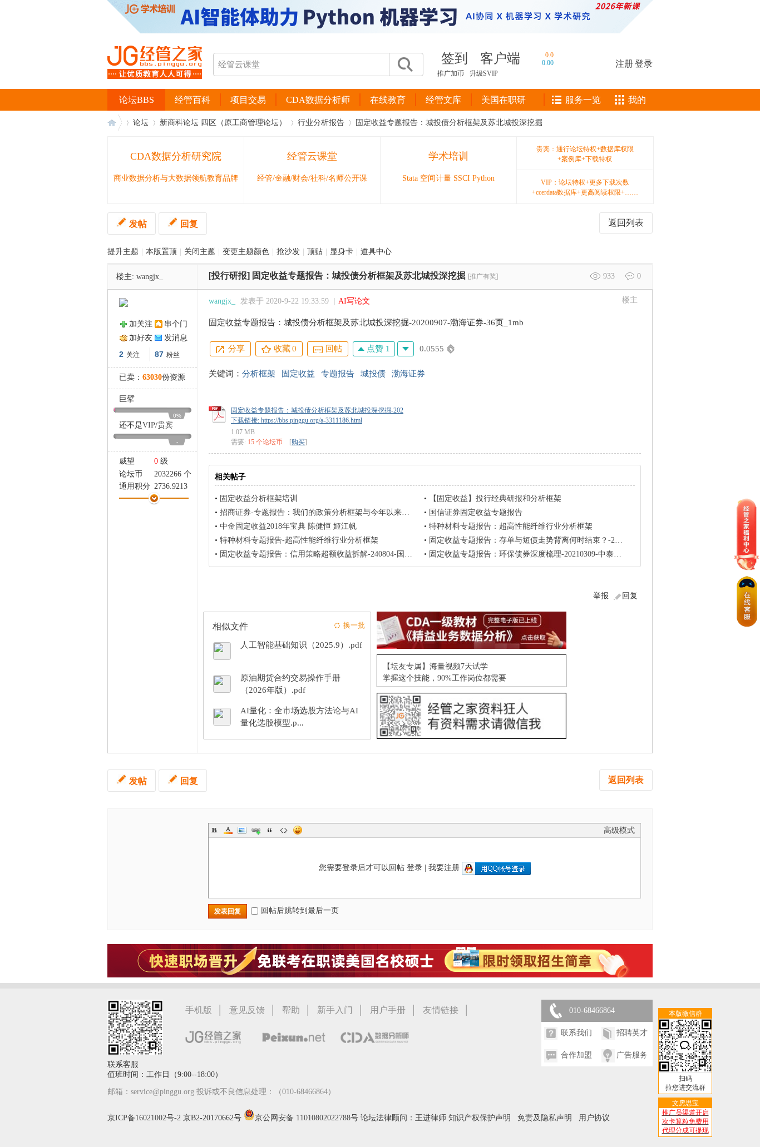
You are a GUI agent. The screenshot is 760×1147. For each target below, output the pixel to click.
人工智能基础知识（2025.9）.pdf (301, 644)
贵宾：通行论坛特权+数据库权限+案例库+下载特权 (585, 154)
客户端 (500, 58)
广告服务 (632, 1055)
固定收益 (298, 373)
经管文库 (443, 100)
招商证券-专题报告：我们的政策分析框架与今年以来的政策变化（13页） (346, 512)
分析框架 (258, 373)
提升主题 (123, 251)
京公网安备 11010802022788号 (308, 1118)
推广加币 (450, 73)
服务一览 (583, 100)
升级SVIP (484, 73)
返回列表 (626, 222)
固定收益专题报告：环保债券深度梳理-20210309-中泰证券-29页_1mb (547, 554)
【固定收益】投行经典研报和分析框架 (495, 498)
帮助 (291, 1010)
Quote (269, 830)
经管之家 (114, 123)
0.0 (549, 55)
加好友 (140, 338)
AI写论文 (354, 301)
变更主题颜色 (246, 251)
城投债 (373, 373)
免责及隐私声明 (544, 1118)
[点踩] (405, 348)
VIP (148, 425)
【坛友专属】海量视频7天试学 (435, 666)
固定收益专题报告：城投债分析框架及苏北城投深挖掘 (449, 122)
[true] (404, 64)
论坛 (141, 122)
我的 (637, 100)
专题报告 (337, 373)
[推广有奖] (483, 276)
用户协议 (594, 1118)
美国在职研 (503, 100)
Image (242, 830)
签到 (454, 58)
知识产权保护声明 (479, 1118)
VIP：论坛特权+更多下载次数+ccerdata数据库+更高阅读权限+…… (585, 187)
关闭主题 (199, 251)
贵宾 (165, 425)
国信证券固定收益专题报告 (475, 512)
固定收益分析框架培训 (259, 498)
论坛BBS (136, 100)
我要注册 (444, 867)
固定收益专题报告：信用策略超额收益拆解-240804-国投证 (320, 554)
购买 (298, 442)
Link (255, 830)
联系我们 (576, 1033)
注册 (624, 63)
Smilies (297, 830)
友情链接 (440, 1010)
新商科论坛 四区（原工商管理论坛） (223, 122)
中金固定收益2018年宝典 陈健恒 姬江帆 (288, 526)
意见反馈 (247, 1010)
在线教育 (388, 100)
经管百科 (192, 100)
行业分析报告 (321, 122)
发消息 (175, 338)
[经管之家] (154, 88)
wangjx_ (149, 276)
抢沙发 (288, 251)
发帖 (138, 224)
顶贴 (315, 251)
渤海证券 (408, 373)
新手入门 (335, 1010)
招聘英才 (632, 1033)
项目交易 (248, 100)
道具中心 (376, 251)
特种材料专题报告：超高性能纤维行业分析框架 (511, 526)
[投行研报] (229, 275)
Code (283, 830)
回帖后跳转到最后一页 (300, 910)
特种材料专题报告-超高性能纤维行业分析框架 (299, 540)
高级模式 (619, 830)
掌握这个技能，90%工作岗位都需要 (444, 678)
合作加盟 (576, 1055)
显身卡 (341, 251)
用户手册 (388, 1010)
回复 (189, 224)
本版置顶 (161, 251)
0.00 (548, 63)
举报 (601, 596)
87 (159, 354)
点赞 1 (377, 348)
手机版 (198, 1010)
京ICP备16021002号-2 (144, 1118)
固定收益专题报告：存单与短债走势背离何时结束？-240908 (531, 540)
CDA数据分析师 (318, 100)
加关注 (140, 324)
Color (228, 830)
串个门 (175, 324)
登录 (644, 63)
